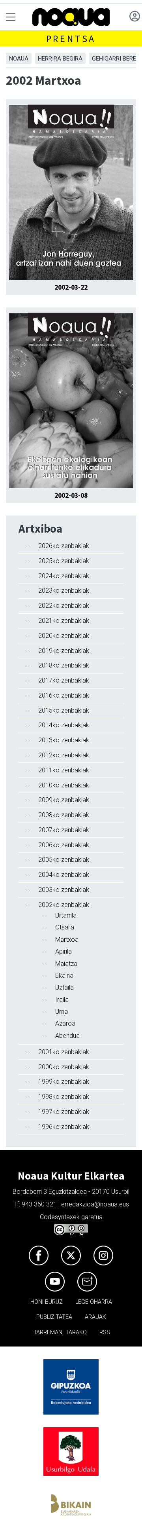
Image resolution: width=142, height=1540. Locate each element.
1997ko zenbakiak (63, 1111)
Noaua (18, 58)
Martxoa (66, 939)
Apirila (63, 951)
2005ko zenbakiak (63, 859)
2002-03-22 (71, 287)
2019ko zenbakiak (63, 650)
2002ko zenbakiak (63, 904)
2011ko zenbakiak (63, 770)
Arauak (95, 1317)
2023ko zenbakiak (63, 590)
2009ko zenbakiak (63, 800)
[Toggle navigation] (10, 17)
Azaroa (65, 1023)
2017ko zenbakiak (63, 680)
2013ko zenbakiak (63, 740)
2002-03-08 (71, 495)
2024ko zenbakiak (63, 576)
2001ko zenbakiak (63, 1052)
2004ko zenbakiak (63, 874)
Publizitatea (54, 1317)
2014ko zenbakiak (63, 725)
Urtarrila (66, 915)
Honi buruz (46, 1302)
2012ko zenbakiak (63, 755)
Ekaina (64, 975)
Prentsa (71, 38)
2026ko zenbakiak (63, 546)
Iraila (62, 999)
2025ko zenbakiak (63, 561)
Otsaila (64, 927)
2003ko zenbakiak (63, 889)
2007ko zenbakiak (63, 830)
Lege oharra (93, 1302)
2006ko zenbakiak (63, 845)
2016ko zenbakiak (63, 695)
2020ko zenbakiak (63, 635)
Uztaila (64, 987)
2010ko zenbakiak (63, 785)
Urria (61, 1011)
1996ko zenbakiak (63, 1126)
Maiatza (66, 963)
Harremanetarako (59, 1332)
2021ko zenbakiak (63, 620)
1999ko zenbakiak (63, 1081)
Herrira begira (60, 58)
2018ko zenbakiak (63, 665)
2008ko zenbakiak (63, 815)
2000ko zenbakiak (63, 1067)
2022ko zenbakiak (63, 605)
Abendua (67, 1035)
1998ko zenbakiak (63, 1096)
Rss (104, 1332)
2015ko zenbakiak (63, 710)
